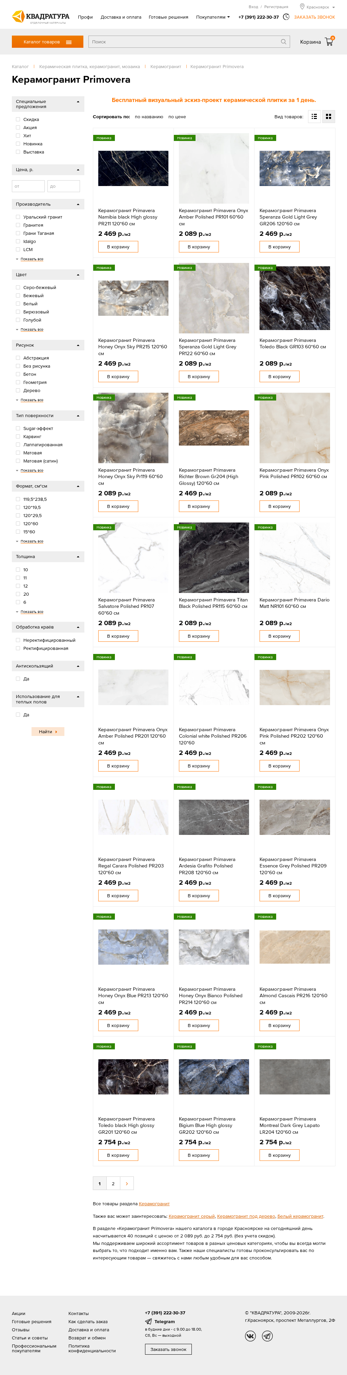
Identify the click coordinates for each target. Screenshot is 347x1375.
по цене (177, 116)
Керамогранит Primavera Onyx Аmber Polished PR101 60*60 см (213, 216)
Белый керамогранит (300, 1216)
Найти (45, 731)
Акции (18, 1313)
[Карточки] (328, 116)
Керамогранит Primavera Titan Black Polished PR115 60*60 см (213, 603)
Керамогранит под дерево (246, 1216)
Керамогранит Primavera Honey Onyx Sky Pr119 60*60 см (130, 476)
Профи (85, 17)
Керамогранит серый (192, 1216)
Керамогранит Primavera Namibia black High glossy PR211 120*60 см (127, 216)
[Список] (314, 116)
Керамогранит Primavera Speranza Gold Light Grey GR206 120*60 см (288, 216)
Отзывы (20, 1329)
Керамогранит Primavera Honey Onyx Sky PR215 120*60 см (132, 346)
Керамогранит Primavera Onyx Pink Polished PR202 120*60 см (294, 735)
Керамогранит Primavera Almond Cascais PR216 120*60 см (293, 995)
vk (250, 1336)
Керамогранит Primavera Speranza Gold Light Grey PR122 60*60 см (207, 346)
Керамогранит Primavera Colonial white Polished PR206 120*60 (213, 735)
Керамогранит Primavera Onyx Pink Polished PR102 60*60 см (294, 473)
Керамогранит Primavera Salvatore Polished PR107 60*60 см (126, 606)
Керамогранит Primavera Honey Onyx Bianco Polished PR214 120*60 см (211, 995)
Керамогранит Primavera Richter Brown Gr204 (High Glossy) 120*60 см (208, 476)
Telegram (165, 1321)
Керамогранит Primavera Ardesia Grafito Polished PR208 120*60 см (207, 865)
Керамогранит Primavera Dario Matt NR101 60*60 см (295, 603)
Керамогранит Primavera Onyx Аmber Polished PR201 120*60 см (132, 735)
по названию (149, 116)
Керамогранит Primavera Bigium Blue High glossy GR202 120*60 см (207, 1125)
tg (267, 1336)
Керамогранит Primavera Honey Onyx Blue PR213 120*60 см (133, 995)
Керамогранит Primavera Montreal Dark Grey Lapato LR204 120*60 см (290, 1125)
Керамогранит (154, 1203)
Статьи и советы (30, 1337)
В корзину (118, 246)
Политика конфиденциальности (92, 1348)
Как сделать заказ (88, 1321)
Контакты (78, 1313)
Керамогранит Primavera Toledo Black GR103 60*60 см (293, 343)
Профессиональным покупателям (34, 1348)
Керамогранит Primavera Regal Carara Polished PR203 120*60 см (131, 865)
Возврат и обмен (87, 1337)
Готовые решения (168, 17)
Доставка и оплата (121, 17)
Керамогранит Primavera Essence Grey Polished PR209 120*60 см (293, 865)
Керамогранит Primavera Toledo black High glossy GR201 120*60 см (126, 1125)
